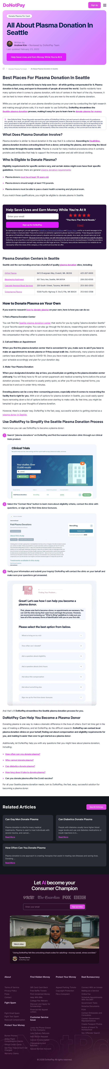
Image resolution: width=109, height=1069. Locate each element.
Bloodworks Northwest (14, 279)
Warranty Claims (12, 1053)
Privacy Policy (72, 230)
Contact (8, 997)
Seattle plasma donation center (35, 323)
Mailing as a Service (90, 991)
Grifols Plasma (10, 273)
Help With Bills (36, 997)
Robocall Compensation (15, 1020)
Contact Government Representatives (90, 1019)
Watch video (19, 944)
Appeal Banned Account (40, 1049)
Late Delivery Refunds (39, 1033)
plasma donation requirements (56, 170)
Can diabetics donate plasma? (20, 766)
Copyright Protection (65, 991)
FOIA (83, 1009)
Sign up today (77, 907)
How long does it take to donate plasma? (25, 772)
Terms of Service (12, 987)
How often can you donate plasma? (22, 754)
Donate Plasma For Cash (19, 16)
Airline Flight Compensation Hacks (14, 1040)
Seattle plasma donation (15, 111)
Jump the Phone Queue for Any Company (40, 1028)
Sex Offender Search (90, 1033)
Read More (10, 837)
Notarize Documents (90, 1006)
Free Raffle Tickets (38, 991)
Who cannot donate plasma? (19, 760)
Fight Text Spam (12, 1016)
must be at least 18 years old (34, 177)
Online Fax (86, 994)
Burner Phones (11, 1035)
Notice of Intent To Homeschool (89, 1028)
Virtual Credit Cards (13, 1044)
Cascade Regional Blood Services (19, 285)
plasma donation (68, 264)
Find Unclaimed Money (40, 994)
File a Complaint (63, 994)
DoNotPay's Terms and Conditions (51, 230)
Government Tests (89, 1003)
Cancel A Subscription (39, 1040)
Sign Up (94, 5)
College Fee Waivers (39, 1000)
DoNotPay (14, 5)
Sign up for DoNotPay (32, 225)
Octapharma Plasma (13, 292)
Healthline (94, 141)
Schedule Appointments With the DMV (91, 998)
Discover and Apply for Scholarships (40, 1005)
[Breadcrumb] (4, 69)
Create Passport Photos (91, 1024)
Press (7, 994)
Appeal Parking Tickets (66, 987)
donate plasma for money (88, 111)
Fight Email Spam (12, 1013)
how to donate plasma (37, 309)
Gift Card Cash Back (39, 987)
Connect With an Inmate (91, 987)
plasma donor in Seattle (15, 414)
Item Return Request (39, 1036)
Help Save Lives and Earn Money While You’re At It (36, 57)
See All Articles (96, 807)
